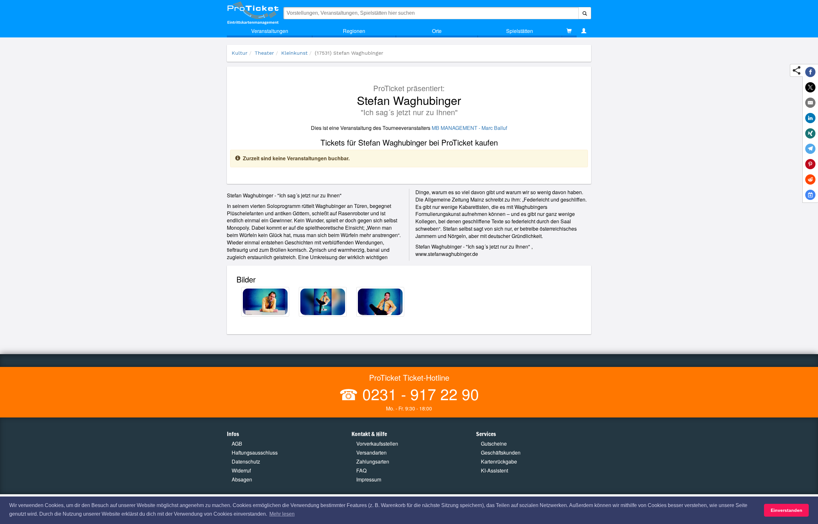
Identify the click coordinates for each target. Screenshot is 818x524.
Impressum (368, 479)
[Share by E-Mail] (810, 103)
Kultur (240, 53)
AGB (237, 443)
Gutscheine (494, 443)
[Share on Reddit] (810, 179)
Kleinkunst (294, 53)
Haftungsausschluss (255, 452)
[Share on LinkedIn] (810, 118)
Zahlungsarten (372, 461)
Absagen (242, 479)
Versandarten (371, 452)
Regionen (354, 31)
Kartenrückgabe (499, 461)
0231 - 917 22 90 (418, 394)
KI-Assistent (494, 470)
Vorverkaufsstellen (377, 443)
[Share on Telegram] (810, 149)
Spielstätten (519, 31)
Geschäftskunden (501, 452)
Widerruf (241, 470)
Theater (264, 53)
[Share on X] (810, 87)
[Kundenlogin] (583, 31)
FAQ (361, 470)
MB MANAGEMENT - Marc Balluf (469, 127)
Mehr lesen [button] (282, 514)
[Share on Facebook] (810, 72)
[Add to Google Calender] (810, 195)
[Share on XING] (810, 133)
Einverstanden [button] (786, 510)
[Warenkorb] (569, 31)
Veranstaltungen (269, 31)
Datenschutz (246, 461)
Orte (437, 31)
